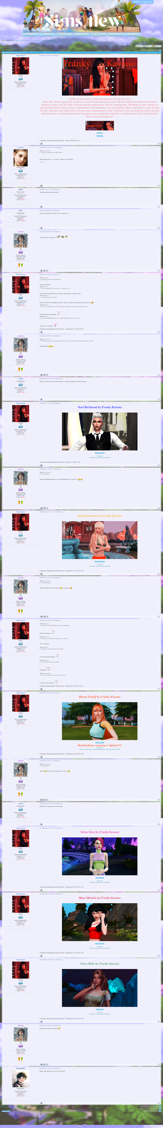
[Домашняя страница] (45, 270)
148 (59, 403)
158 (61, 959)
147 (61, 378)
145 (59, 274)
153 (59, 692)
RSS (55, 40)
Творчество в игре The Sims (15, 50)
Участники (135, 43)
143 (59, 210)
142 (59, 189)
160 (60, 1068)
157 (61, 893)
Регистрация (48, 40)
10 (22, 46)
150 (61, 511)
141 (61, 147)
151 (60, 577)
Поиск (154, 43)
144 (59, 231)
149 (60, 469)
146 (60, 335)
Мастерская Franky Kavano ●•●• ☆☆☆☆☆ (49, 50)
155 (61, 803)
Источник (100, 456)
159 (60, 1025)
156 (61, 828)
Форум (3, 50)
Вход (52, 40)
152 (60, 620)
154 (59, 760)
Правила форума (145, 43)
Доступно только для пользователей (100, 457)
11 (24, 46)
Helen (14, 48)
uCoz (84, 1126)
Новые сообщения (125, 43)
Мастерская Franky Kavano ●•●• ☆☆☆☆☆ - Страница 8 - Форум (29, 40)
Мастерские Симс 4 (29, 50)
